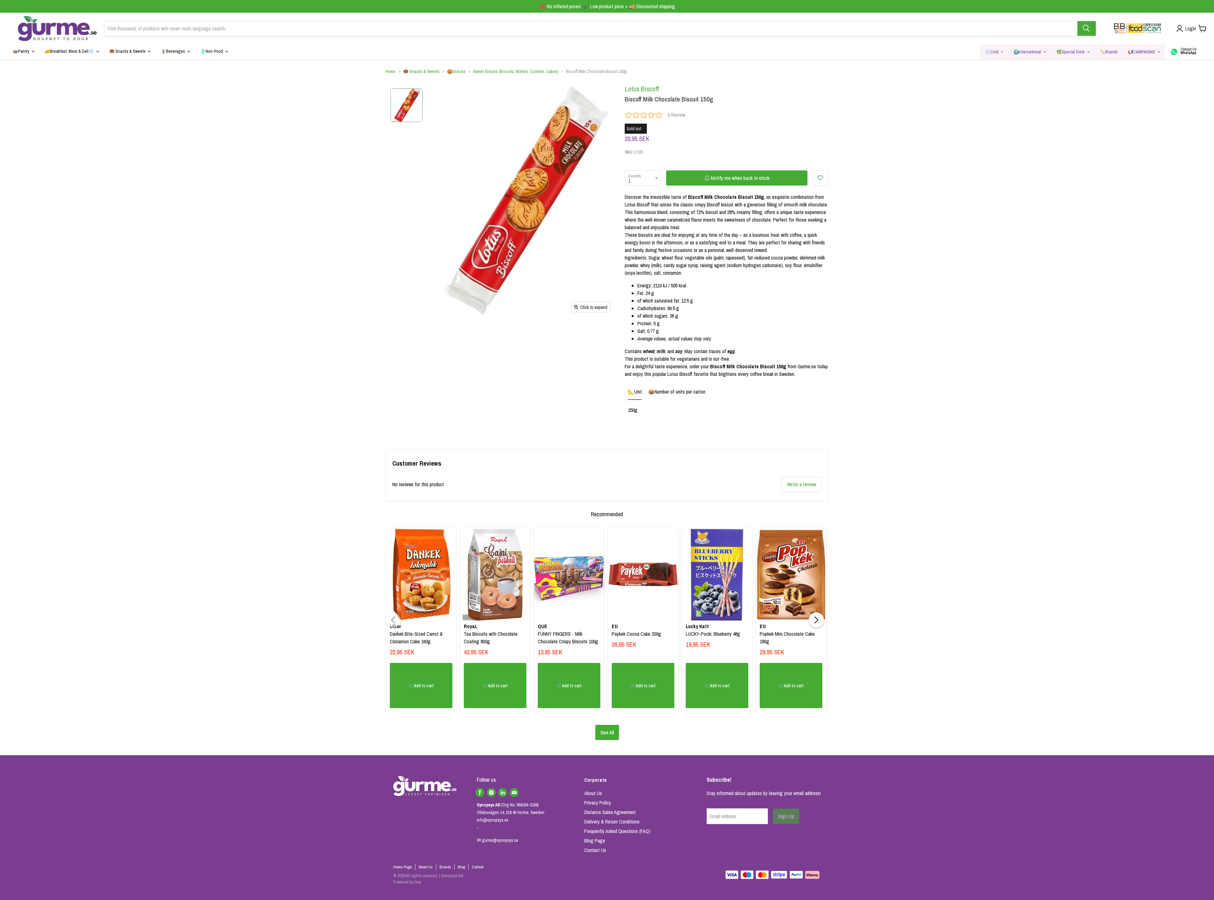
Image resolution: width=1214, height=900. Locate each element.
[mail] (514, 792)
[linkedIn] (502, 792)
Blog (461, 867)
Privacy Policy (597, 802)
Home (390, 71)
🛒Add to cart (421, 686)
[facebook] (479, 792)
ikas (417, 882)
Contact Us (595, 850)
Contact (477, 867)
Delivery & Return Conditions (612, 821)
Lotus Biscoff (642, 89)
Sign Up (786, 816)
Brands (445, 867)
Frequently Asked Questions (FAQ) (617, 831)
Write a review (801, 484)
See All (607, 732)
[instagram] (491, 792)
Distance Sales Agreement (610, 812)
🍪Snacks (456, 71)
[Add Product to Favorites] (820, 178)
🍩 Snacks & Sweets (421, 71)
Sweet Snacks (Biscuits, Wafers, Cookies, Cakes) (515, 71)
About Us (593, 793)
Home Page (402, 867)
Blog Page (594, 840)
